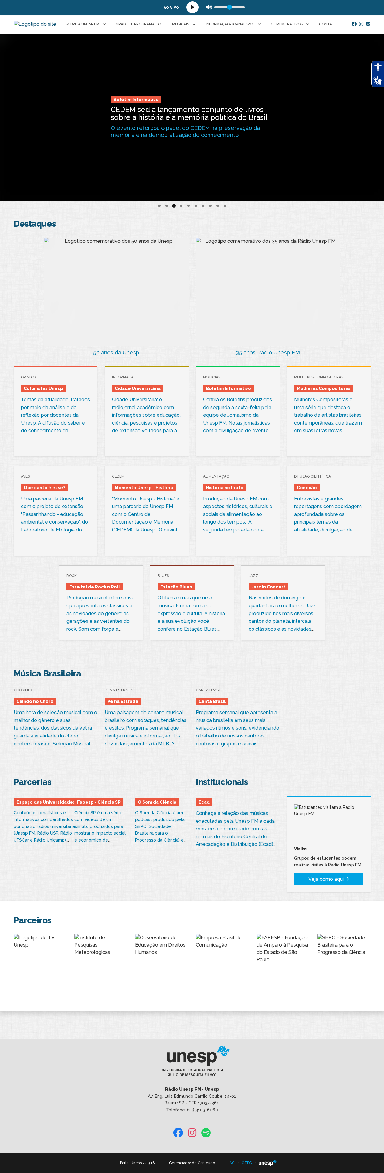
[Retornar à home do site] (35, 24)
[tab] (159, 206)
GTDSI (247, 1163)
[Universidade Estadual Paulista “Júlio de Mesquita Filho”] (268, 1163)
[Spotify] (368, 24)
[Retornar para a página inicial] (192, 1063)
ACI (232, 1163)
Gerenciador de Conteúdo (192, 1163)
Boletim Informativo (136, 99)
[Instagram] (361, 24)
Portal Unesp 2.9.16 (137, 1163)
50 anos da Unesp (116, 352)
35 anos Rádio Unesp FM (268, 352)
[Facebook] (354, 24)
